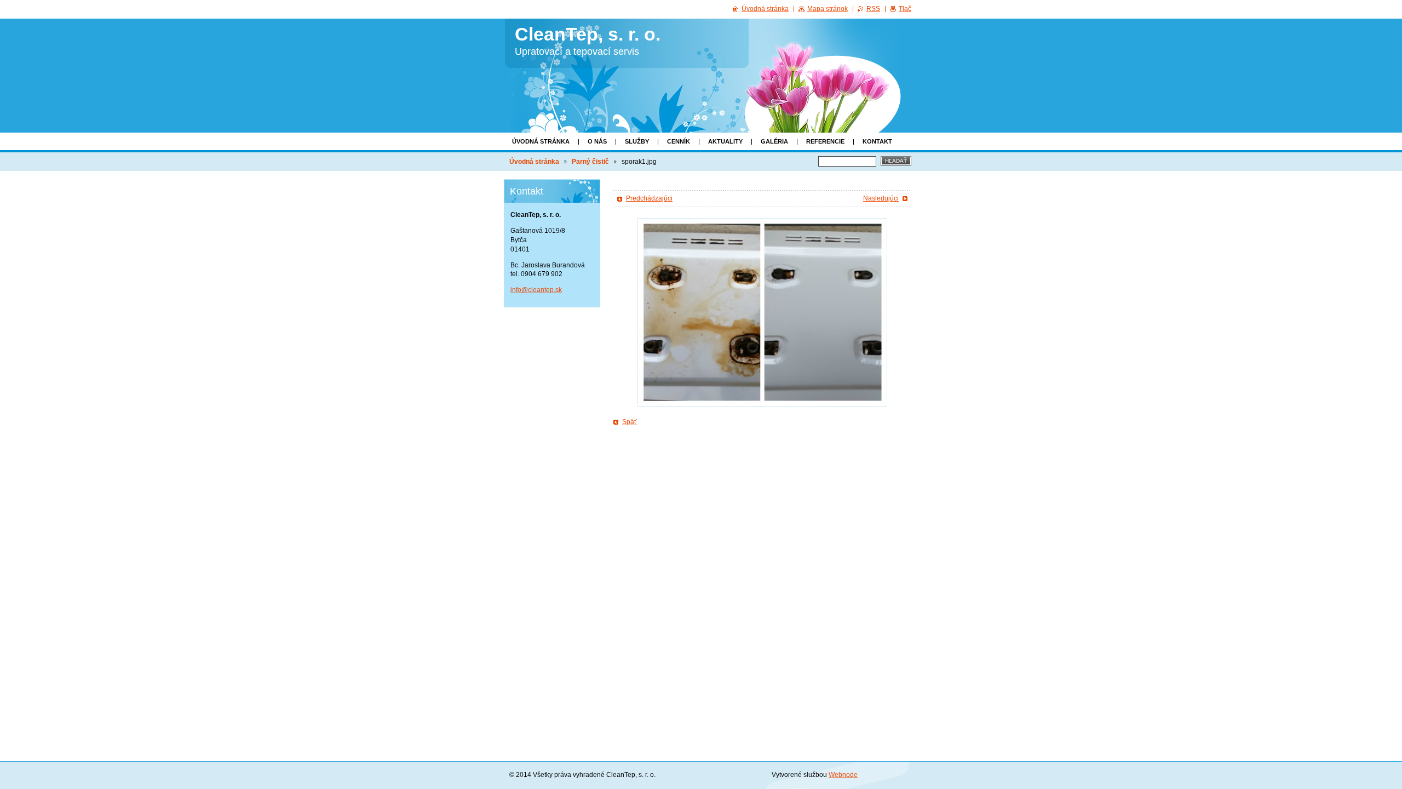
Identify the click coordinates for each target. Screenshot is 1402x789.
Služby (637, 141)
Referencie (825, 141)
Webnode (843, 775)
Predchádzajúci (649, 198)
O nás (597, 141)
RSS (873, 9)
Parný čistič (590, 161)
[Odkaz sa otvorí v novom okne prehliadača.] (762, 312)
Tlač (905, 9)
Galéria (774, 141)
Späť (629, 422)
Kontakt (877, 141)
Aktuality (725, 141)
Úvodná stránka (541, 141)
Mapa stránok (827, 9)
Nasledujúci (881, 198)
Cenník (678, 141)
